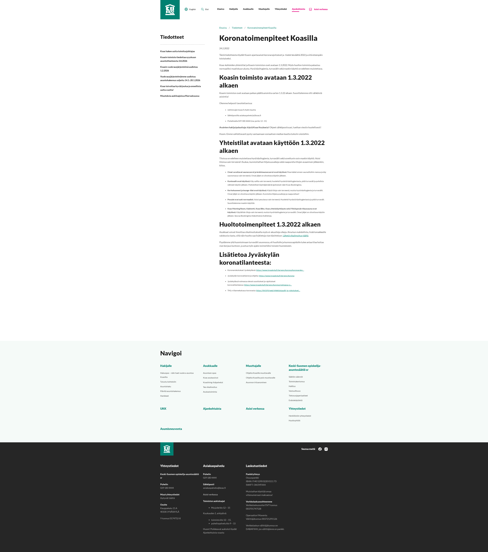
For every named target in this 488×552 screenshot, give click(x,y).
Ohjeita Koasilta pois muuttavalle (260, 377)
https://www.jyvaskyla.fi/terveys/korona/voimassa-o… (268, 285)
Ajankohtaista (298, 9)
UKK (163, 408)
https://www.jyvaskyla (269, 275)
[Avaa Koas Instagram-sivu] (326, 449)
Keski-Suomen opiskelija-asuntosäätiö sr (305, 367)
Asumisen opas (209, 373)
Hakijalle (233, 9)
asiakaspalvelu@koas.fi (214, 487)
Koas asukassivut (210, 377)
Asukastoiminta (210, 391)
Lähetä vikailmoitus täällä (295, 235)
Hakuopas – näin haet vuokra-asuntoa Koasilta (177, 375)
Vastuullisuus (295, 391)
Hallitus (292, 386)
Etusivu (220, 9)
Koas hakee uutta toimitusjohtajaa (177, 51)
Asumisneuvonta (171, 429)
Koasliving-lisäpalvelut (213, 382)
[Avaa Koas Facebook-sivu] (320, 449)
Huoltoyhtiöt (294, 420)
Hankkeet (164, 396)
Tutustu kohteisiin (168, 381)
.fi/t (280, 275)
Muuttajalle (264, 9)
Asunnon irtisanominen (256, 382)
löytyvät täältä (167, 498)
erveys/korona (288, 275)
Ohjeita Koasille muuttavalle (258, 373)
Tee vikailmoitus (210, 387)
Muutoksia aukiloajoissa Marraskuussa (179, 95)
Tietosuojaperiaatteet (298, 395)
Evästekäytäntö (295, 400)
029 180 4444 (167, 487)
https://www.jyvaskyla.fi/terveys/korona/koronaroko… (280, 270)
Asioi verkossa (321, 9)
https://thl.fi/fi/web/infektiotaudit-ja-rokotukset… (278, 290)
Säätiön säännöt (296, 376)
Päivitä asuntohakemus (170, 391)
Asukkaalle (248, 9)
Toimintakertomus (297, 381)
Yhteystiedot (281, 9)
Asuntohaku (165, 386)
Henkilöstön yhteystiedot (300, 416)
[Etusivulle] (170, 9)
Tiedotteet (237, 27)
